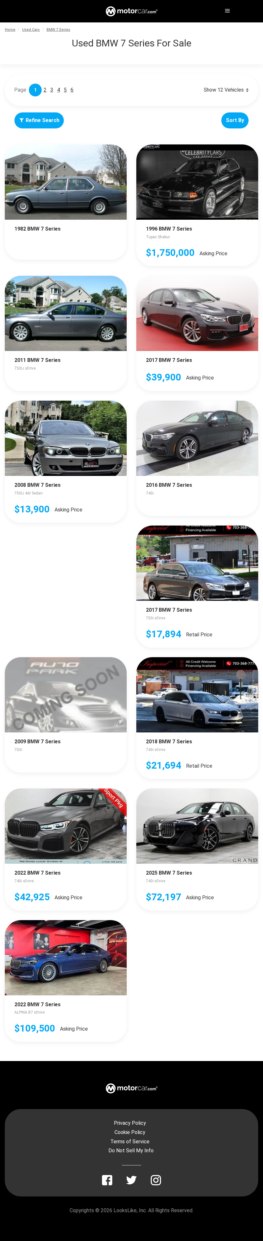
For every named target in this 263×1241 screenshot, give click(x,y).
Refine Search (42, 120)
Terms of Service (129, 1142)
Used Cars (31, 30)
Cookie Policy (130, 1132)
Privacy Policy (130, 1123)
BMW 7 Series (58, 30)
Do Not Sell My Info (131, 1150)
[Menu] (227, 9)
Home (10, 30)
